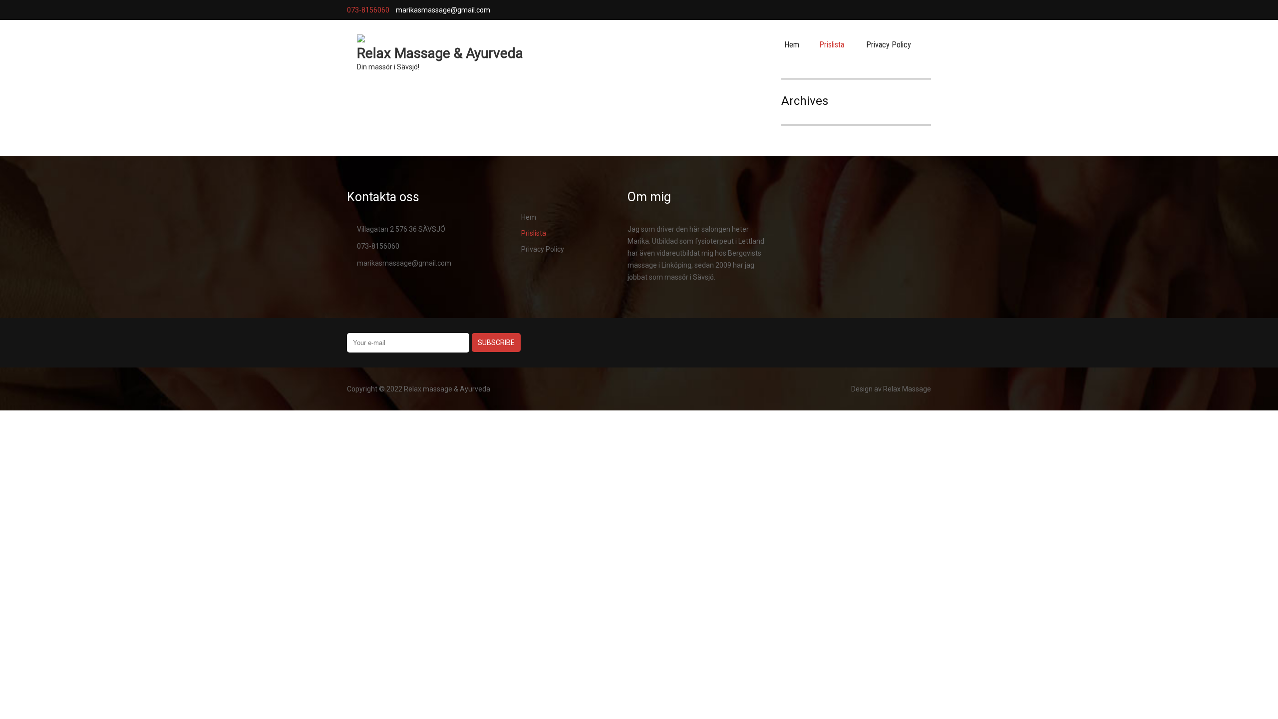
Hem (791, 44)
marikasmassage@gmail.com (404, 263)
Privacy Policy (888, 44)
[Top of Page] (1234, 697)
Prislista (831, 44)
